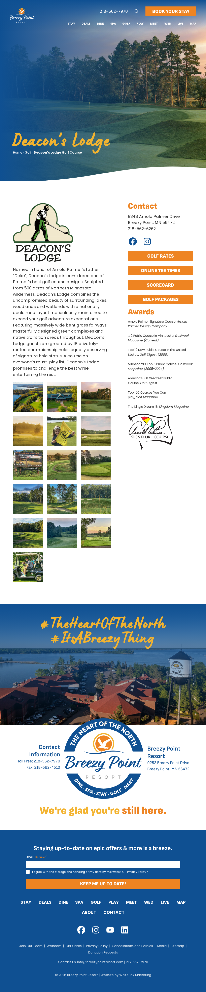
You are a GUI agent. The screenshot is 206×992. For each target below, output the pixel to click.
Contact (113, 912)
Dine (100, 24)
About (89, 912)
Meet (154, 24)
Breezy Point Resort (82, 975)
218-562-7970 (114, 11)
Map (193, 24)
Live (180, 24)
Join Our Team (30, 946)
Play (140, 24)
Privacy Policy (136, 872)
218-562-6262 (142, 229)
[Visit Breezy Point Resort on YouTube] (110, 930)
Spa (113, 24)
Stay (71, 24)
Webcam (54, 946)
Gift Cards (74, 946)
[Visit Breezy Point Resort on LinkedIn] (125, 930)
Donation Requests (103, 952)
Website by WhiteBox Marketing (126, 975)
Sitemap (177, 946)
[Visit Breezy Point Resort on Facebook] (81, 930)
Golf (126, 24)
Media (162, 946)
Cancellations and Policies (132, 946)
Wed (167, 24)
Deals (86, 24)
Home (17, 152)
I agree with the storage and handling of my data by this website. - (90, 872)
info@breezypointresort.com (100, 962)
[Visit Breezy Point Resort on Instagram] (96, 930)
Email (36, 857)
